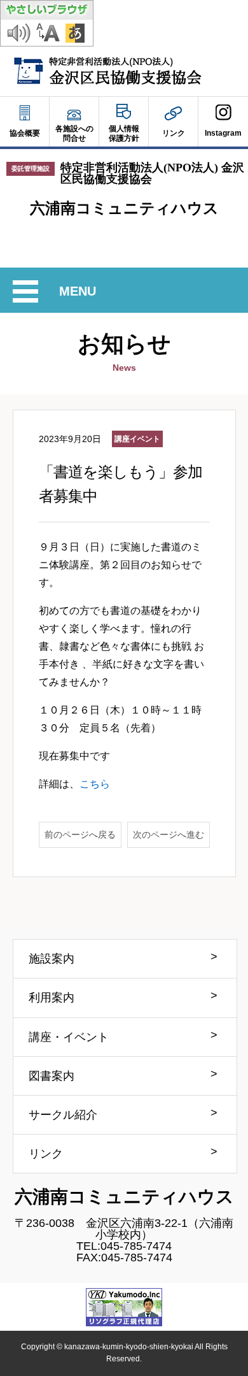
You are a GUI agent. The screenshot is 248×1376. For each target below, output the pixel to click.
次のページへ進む (168, 834)
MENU (79, 293)
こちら (94, 783)
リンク (46, 1153)
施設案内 (51, 958)
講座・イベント (69, 1037)
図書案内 (51, 1076)
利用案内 (51, 997)
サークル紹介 (63, 1114)
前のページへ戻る (80, 834)
